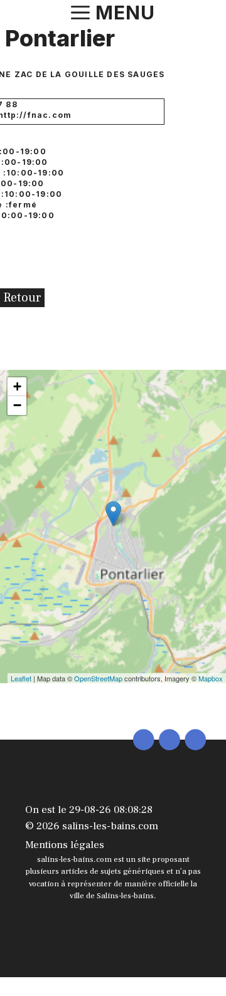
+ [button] (17, 386)
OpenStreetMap (98, 678)
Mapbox (210, 678)
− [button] (17, 405)
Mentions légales (64, 845)
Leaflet (21, 678)
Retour (22, 298)
